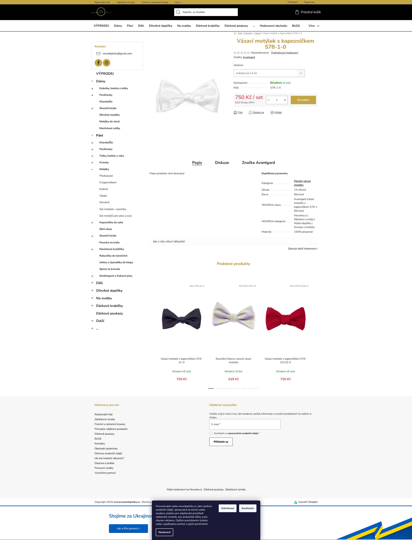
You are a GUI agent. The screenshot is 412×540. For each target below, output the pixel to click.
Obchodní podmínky (106, 448)
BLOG (98, 439)
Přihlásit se (221, 442)
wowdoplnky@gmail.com (117, 53)
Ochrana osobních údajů (108, 453)
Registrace (309, 2)
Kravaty (104, 162)
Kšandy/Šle (106, 142)
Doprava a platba (104, 463)
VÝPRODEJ (105, 73)
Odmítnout (227, 508)
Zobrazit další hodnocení (302, 248)
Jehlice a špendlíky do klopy (116, 262)
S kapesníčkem (108, 182)
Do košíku (303, 100)
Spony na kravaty (109, 269)
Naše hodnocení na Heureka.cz (184, 489)
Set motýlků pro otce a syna (115, 216)
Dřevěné (104, 202)
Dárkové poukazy (109, 313)
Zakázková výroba (126, 2)
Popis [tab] (197, 162)
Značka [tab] (258, 162)
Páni (99, 135)
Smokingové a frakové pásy (115, 276)
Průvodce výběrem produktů (111, 429)
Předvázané (106, 176)
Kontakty (100, 443)
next (315, 334)
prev (152, 334)
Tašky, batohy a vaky (111, 156)
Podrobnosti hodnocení (284, 53)
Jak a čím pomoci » (128, 528)
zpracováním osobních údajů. (243, 433)
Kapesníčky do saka (111, 222)
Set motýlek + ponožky (112, 209)
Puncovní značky (104, 468)
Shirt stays (105, 229)
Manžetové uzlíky (109, 128)
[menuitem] (101, 25)
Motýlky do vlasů (109, 121)
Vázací (103, 196)
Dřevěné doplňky (109, 290)
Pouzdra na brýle (109, 242)
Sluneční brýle (107, 108)
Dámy (100, 81)
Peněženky (105, 95)
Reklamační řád (102, 2)
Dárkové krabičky (109, 305)
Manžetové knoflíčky (111, 249)
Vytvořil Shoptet (308, 502)
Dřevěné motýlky (109, 115)
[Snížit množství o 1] (268, 100)
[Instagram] (106, 62)
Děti (99, 283)
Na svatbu (104, 298)
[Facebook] (98, 62)
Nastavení (164, 532)
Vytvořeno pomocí (105, 473)
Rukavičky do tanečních (113, 256)
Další (100, 321)
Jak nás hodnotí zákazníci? (109, 458)
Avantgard (249, 57)
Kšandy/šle (106, 101)
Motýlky (104, 169)
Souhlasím (248, 508)
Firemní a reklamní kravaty (155, 2)
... (97, 328)
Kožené (103, 189)
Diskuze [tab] (222, 162)
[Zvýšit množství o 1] (284, 100)
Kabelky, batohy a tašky (113, 88)
